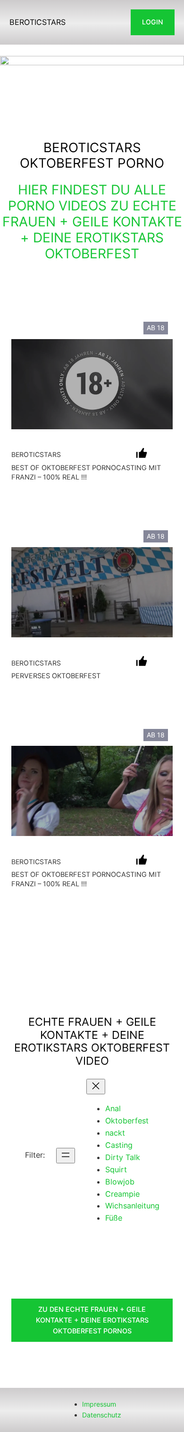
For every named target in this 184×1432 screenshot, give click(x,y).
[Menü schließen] (95, 1086)
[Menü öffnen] (65, 1155)
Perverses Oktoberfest (55, 676)
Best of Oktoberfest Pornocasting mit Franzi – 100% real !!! (86, 472)
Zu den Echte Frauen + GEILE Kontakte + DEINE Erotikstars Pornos (92, 1320)
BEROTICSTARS (37, 22)
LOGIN (152, 22)
